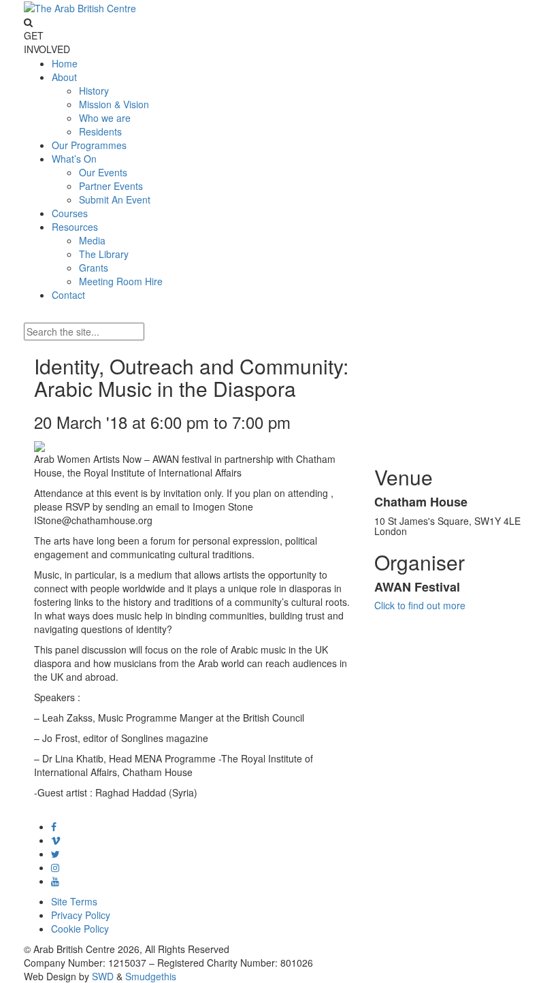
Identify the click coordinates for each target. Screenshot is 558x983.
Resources (75, 226)
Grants (93, 267)
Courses (70, 213)
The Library (104, 254)
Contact (68, 295)
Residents (100, 131)
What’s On (74, 158)
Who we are (105, 118)
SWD (103, 976)
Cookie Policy (80, 928)
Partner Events (111, 186)
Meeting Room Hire (121, 281)
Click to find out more (419, 605)
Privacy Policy (80, 915)
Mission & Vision (114, 104)
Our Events (103, 172)
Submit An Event (114, 199)
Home (65, 63)
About (64, 77)
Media (92, 240)
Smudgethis (150, 976)
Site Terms (74, 901)
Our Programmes (89, 145)
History (94, 90)
